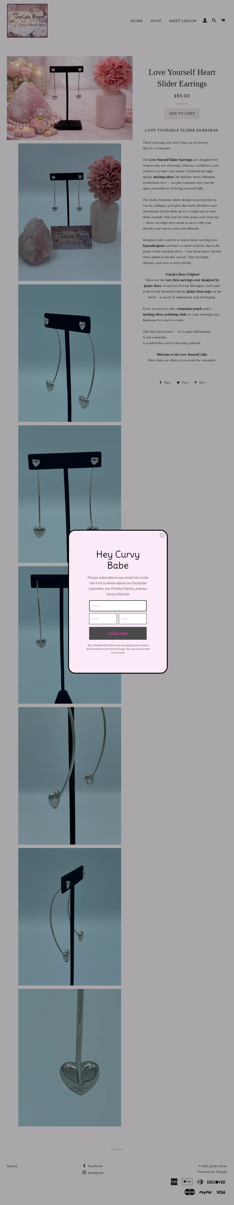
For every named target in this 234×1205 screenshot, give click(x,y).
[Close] (162, 535)
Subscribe (118, 633)
